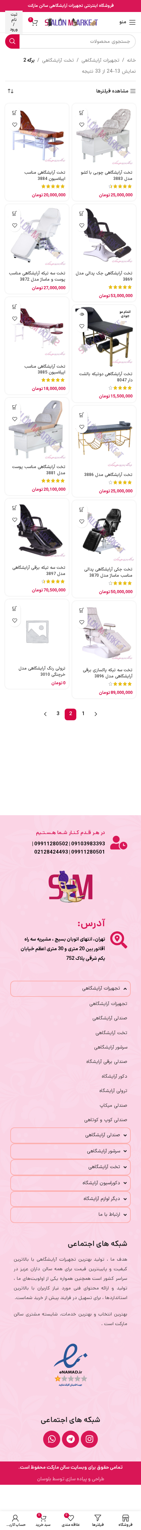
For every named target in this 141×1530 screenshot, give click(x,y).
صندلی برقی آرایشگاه (106, 1061)
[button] (82, 113)
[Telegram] (70, 1439)
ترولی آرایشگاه (113, 1090)
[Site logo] (71, 22)
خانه (131, 60)
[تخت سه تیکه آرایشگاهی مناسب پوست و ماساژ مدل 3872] (37, 236)
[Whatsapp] (51, 1439)
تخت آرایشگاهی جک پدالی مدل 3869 (104, 276)
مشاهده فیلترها (112, 91)
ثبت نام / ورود (14, 22)
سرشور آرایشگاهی (110, 1047)
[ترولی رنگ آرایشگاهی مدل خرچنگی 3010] (37, 631)
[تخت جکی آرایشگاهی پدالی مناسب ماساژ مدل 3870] (104, 532)
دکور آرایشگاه (114, 1076)
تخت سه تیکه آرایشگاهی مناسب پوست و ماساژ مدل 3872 (37, 276)
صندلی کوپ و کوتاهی (105, 1120)
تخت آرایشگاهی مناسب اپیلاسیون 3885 (44, 369)
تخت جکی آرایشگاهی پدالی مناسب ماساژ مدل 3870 (108, 572)
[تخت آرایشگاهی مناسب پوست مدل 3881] (37, 430)
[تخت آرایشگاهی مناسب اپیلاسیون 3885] (37, 329)
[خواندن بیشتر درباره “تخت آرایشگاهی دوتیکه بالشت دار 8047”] (82, 314)
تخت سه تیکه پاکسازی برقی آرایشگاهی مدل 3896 (107, 673)
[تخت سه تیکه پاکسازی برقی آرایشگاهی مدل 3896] (104, 633)
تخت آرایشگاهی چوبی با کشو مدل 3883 (106, 175)
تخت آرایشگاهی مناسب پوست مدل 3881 (38, 470)
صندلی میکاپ (113, 1105)
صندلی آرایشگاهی (109, 1018)
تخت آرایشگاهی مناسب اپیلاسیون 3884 (44, 175)
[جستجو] (12, 41)
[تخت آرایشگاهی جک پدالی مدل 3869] (104, 236)
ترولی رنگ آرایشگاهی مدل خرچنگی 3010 (41, 671)
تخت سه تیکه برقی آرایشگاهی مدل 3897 (38, 570)
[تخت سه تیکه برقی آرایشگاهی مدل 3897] (37, 530)
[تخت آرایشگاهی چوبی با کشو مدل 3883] (104, 135)
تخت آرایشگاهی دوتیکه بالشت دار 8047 (105, 377)
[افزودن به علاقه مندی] (82, 125)
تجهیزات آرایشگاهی (100, 60)
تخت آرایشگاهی (58, 60)
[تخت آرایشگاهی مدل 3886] (104, 437)
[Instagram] (89, 1439)
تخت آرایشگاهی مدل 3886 (108, 475)
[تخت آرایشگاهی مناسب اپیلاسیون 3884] (37, 135)
